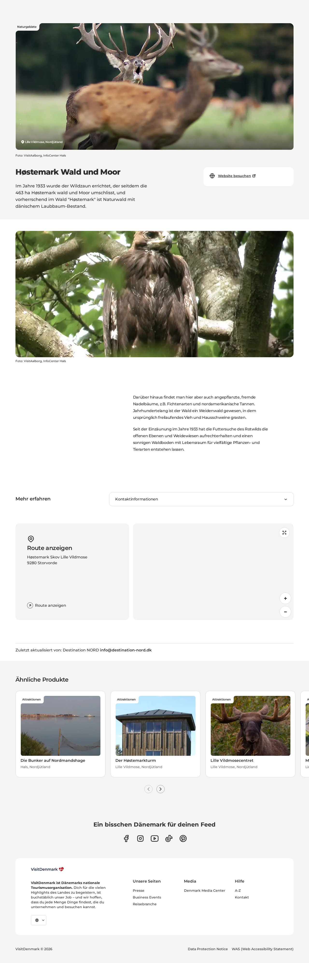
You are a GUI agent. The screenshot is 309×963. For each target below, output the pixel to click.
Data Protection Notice (208, 949)
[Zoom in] (285, 598)
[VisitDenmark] (47, 869)
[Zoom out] (285, 612)
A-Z (238, 890)
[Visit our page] (140, 838)
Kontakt (242, 897)
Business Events (147, 897)
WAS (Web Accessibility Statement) (263, 949)
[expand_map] (284, 532)
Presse (138, 890)
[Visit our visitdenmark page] (154, 838)
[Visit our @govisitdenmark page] (169, 838)
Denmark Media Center (204, 890)
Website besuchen (234, 176)
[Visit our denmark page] (126, 838)
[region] (213, 571)
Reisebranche (145, 904)
